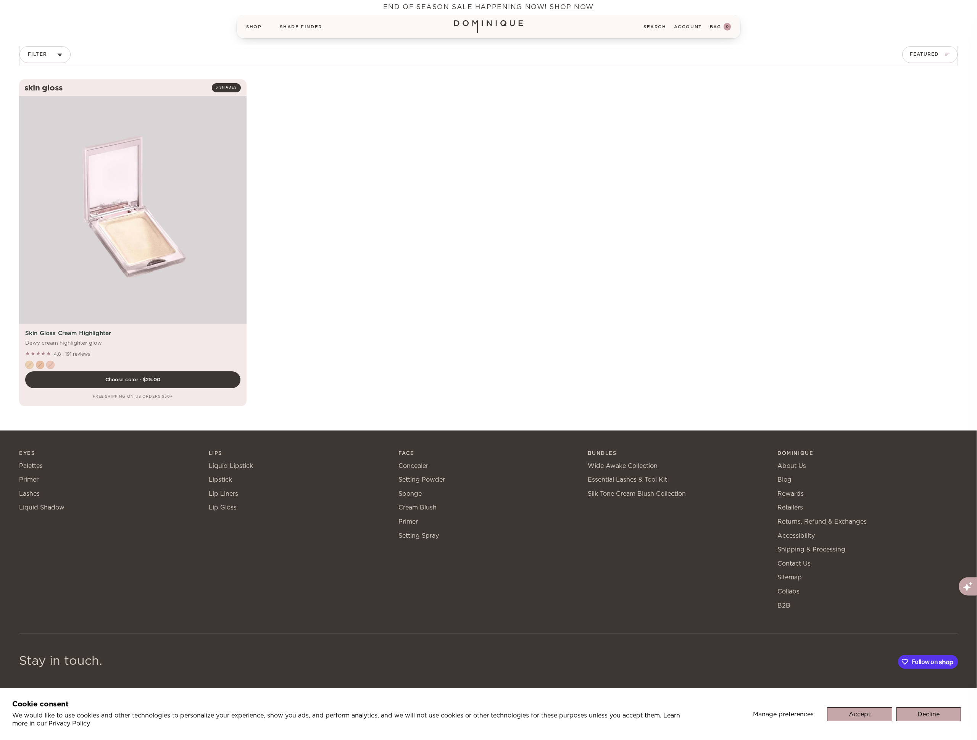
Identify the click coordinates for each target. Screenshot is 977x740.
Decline (928, 714)
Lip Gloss (223, 507)
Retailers (790, 507)
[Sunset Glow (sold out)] (40, 365)
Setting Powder (421, 479)
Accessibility (796, 535)
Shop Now (572, 7)
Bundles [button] (602, 453)
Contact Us (794, 563)
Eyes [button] (27, 453)
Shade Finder (301, 26)
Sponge (410, 493)
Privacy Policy (69, 723)
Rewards (790, 493)
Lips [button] (215, 453)
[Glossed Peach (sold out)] (50, 365)
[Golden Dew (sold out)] (29, 365)
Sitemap (789, 577)
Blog (784, 479)
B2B (783, 605)
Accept (860, 714)
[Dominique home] (488, 26)
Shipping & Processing (811, 549)
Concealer (413, 465)
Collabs (788, 591)
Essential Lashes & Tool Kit (627, 479)
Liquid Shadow (41, 507)
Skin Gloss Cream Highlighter (68, 333)
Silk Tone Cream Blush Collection (637, 493)
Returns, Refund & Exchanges (822, 521)
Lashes (29, 493)
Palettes (31, 465)
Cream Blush (417, 507)
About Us (791, 465)
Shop (253, 26)
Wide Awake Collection (623, 465)
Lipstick (220, 479)
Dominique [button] (795, 453)
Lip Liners (223, 493)
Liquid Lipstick (231, 465)
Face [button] (406, 453)
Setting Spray (418, 535)
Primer (29, 479)
